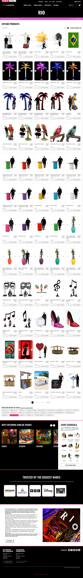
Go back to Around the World (26, 408)
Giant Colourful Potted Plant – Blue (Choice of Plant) (70, 237)
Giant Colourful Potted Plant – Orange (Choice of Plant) (8, 269)
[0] (79, 5)
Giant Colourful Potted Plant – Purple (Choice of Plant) (39, 269)
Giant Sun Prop (37, 51)
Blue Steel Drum (53, 205)
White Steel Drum (69, 205)
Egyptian (14, 412)
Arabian (22, 410)
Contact (53, 1)
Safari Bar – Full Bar (70, 361)
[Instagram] (72, 550)
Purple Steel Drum (22, 236)
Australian (52, 410)
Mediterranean (60, 412)
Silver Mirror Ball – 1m (38, 330)
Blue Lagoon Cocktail (70, 392)
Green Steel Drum (54, 236)
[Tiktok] (79, 550)
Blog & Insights (59, 1)
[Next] (16, 40)
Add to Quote (13, 56)
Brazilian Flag (69, 51)
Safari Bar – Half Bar (54, 361)
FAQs (50, 1)
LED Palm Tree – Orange (71, 82)
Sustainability (40, 1)
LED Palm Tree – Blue (54, 82)
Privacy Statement (45, 574)
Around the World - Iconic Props (36, 410)
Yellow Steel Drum (38, 205)
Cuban (76, 410)
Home (3, 18)
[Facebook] (69, 550)
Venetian (50, 415)
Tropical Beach (40, 415)
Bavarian (60, 410)
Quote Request (75, 429)
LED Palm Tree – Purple (39, 82)
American (14, 410)
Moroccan (70, 412)
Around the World (13, 18)
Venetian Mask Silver (7, 299)
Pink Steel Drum (6, 236)
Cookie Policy (37, 574)
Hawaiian (29, 412)
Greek (21, 412)
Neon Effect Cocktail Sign (55, 392)
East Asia (5, 412)
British (69, 410)
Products (7, 18)
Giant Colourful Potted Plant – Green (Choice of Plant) (55, 269)
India (36, 412)
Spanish (30, 415)
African (5, 410)
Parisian (5, 415)
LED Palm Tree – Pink (7, 82)
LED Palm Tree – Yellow (23, 82)
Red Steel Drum (37, 236)
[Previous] (4, 40)
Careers (46, 1)
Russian (23, 415)
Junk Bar (20, 392)
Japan (50, 412)
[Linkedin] (77, 550)
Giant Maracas (37, 299)
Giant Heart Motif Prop (38, 361)
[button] (51, 425)
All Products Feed (69, 554)
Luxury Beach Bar (38, 392)
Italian (44, 412)
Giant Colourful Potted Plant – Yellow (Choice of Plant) (71, 269)
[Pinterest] (74, 550)
